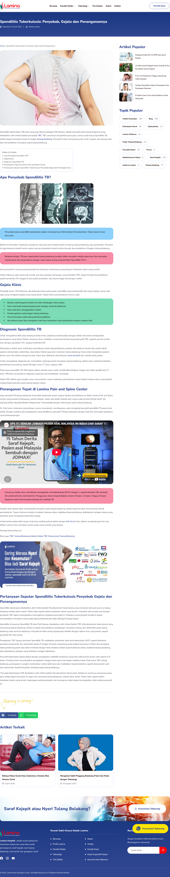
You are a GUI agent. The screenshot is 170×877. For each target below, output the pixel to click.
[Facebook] (1, 858)
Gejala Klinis (9, 158)
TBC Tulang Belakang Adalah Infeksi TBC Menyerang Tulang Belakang (42, 536)
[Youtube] (13, 858)
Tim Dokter (97, 6)
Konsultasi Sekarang (153, 828)
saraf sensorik (73, 355)
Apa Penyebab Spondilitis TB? (16, 155)
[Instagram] (7, 858)
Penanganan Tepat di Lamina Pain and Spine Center (24, 164)
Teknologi (82, 6)
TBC (40, 135)
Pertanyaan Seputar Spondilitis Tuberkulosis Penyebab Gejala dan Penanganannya (37, 167)
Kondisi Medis (66, 6)
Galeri (108, 6)
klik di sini (71, 521)
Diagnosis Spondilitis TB (14, 162)
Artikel (117, 6)
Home (2, 46)
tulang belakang (44, 139)
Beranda (53, 6)
